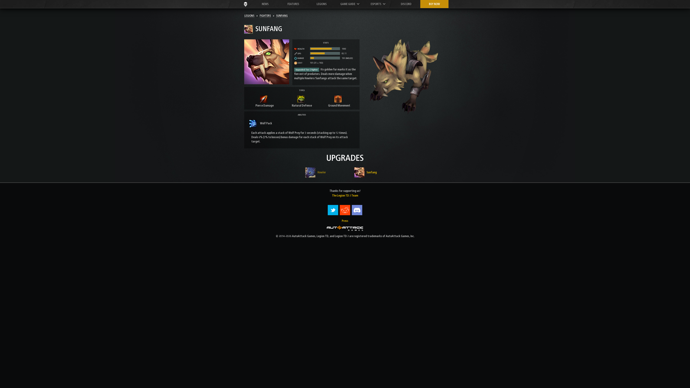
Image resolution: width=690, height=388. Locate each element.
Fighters (265, 15)
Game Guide (348, 4)
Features (293, 4)
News (265, 4)
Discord (406, 4)
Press (345, 221)
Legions (322, 4)
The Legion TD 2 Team (345, 195)
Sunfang (282, 15)
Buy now (434, 4)
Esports (377, 4)
